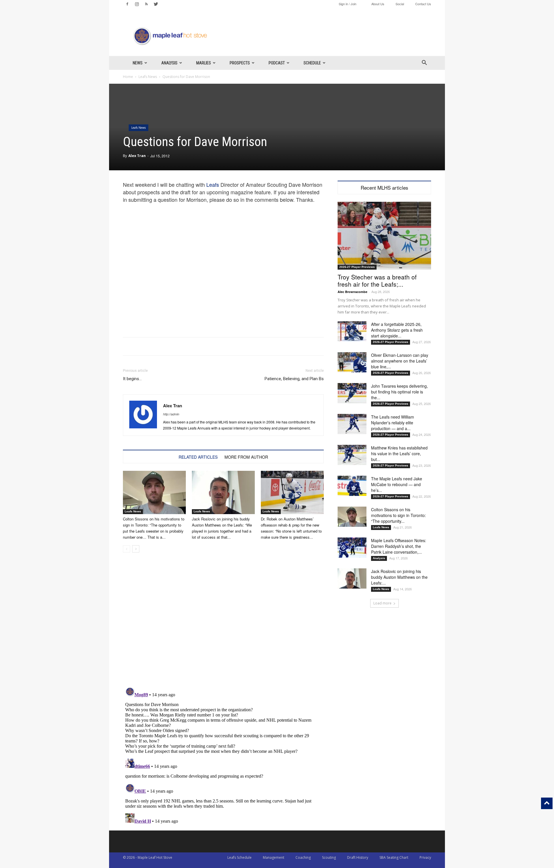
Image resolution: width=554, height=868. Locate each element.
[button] (424, 63)
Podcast (277, 63)
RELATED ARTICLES (198, 457)
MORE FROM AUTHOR (246, 457)
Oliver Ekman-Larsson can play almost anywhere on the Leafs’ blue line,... (399, 360)
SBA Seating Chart (393, 857)
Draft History (357, 857)
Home (128, 76)
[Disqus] (223, 757)
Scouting (329, 857)
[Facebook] (127, 4)
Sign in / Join (347, 3)
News (138, 63)
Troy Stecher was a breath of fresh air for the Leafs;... (377, 280)
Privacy (425, 857)
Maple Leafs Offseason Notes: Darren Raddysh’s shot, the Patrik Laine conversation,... (398, 546)
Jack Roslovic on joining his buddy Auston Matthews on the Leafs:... (399, 577)
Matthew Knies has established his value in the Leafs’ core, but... (399, 453)
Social (400, 3)
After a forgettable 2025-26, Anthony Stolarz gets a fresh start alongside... (397, 330)
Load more (382, 603)
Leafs (212, 184)
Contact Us (423, 3)
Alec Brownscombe (352, 292)
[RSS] (146, 4)
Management (273, 857)
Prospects (240, 63)
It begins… (132, 378)
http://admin (171, 414)
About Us (377, 3)
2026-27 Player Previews (357, 266)
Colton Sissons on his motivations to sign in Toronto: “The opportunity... (398, 515)
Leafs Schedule (239, 857)
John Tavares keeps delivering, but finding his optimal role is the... (399, 391)
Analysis (169, 63)
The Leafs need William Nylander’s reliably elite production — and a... (392, 422)
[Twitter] (155, 4)
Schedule (312, 63)
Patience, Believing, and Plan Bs (294, 378)
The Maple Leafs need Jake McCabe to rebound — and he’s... (396, 484)
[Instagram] (136, 4)
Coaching (303, 857)
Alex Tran (137, 155)
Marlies (203, 63)
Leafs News (147, 76)
